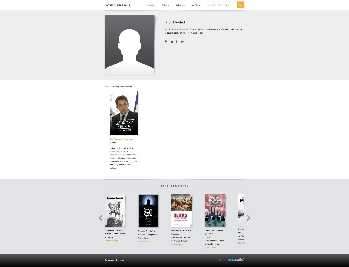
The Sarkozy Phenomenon (121, 139)
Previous (101, 217)
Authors (165, 5)
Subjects (150, 5)
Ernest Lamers (177, 244)
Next (247, 217)
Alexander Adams (112, 240)
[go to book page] (115, 210)
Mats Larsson (210, 247)
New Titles (195, 5)
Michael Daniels (144, 241)
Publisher (120, 260)
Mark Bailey (243, 243)
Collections (180, 5)
